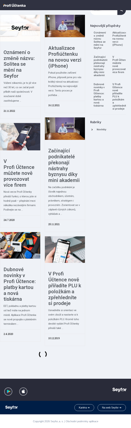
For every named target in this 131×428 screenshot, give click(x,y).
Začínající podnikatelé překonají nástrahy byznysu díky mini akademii (64, 165)
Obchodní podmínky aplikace (82, 421)
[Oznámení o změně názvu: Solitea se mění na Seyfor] (20, 27)
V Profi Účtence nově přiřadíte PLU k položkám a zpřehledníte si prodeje (64, 288)
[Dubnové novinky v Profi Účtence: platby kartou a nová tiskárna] (20, 245)
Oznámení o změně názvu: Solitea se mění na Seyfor (19, 64)
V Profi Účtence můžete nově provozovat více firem (19, 173)
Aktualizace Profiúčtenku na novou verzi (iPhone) (64, 57)
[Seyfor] (12, 407)
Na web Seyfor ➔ (111, 407)
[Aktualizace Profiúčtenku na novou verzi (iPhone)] (65, 25)
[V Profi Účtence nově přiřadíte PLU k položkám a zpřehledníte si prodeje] (65, 249)
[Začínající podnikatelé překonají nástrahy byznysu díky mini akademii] (65, 128)
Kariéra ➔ (84, 407)
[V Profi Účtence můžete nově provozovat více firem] (20, 136)
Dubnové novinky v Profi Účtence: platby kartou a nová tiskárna (20, 284)
